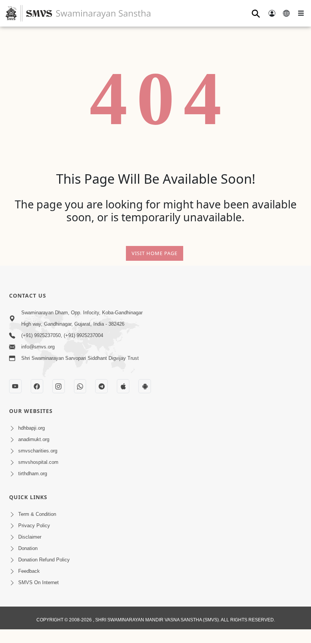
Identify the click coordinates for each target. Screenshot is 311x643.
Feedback (29, 571)
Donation (28, 548)
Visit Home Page (154, 253)
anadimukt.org (33, 439)
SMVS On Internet (38, 582)
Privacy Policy (34, 525)
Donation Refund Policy (44, 560)
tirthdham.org (32, 473)
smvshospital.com (38, 462)
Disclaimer (29, 537)
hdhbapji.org (31, 428)
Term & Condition (37, 514)
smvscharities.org (37, 451)
